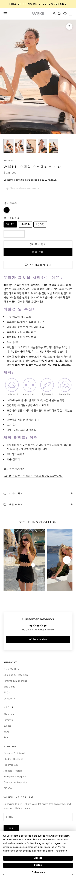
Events (7, 725)
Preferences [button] (61, 851)
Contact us (9, 698)
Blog (6, 731)
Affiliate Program (13, 770)
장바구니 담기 (38, 244)
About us (9, 714)
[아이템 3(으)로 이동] (31, 146)
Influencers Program (15, 776)
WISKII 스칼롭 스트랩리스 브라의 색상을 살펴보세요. (33, 476)
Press (7, 737)
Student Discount (13, 759)
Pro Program (11, 765)
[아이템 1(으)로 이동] (8, 146)
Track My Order (12, 669)
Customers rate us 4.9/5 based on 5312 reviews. (30, 179)
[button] (65, 14)
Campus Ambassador (15, 782)
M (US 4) (25, 223)
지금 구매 (38, 252)
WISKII (8, 160)
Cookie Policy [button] (50, 847)
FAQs (7, 692)
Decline (38, 865)
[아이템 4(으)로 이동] (42, 146)
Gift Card (8, 788)
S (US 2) (10, 223)
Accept (38, 858)
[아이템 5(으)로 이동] (54, 146)
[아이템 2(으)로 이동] (20, 146)
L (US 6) (40, 223)
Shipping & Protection (16, 675)
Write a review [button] (38, 639)
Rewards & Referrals (15, 753)
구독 (11, 828)
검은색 (7, 210)
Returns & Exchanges (15, 680)
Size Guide (9, 686)
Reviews (8, 720)
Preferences (38, 872)
